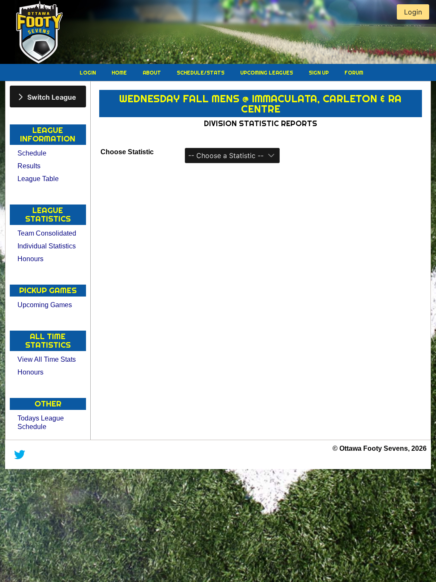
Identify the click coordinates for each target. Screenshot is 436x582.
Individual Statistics (46, 246)
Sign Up (319, 72)
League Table (38, 178)
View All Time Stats (46, 359)
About (152, 72)
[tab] (48, 96)
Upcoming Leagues (267, 72)
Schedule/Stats (201, 72)
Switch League (51, 96)
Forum (353, 72)
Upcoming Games (44, 304)
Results (28, 166)
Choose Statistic (127, 152)
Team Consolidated (46, 233)
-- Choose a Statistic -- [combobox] (226, 155)
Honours (30, 258)
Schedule (31, 153)
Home (120, 72)
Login (88, 72)
